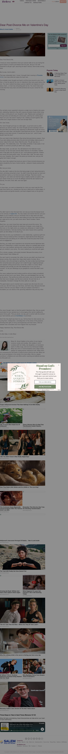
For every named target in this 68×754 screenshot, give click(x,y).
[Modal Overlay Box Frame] (34, 377)
